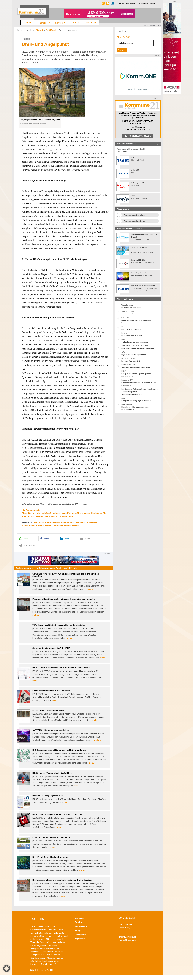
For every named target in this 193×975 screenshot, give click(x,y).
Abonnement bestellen (134, 215)
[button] (63, 98)
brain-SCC (135, 170)
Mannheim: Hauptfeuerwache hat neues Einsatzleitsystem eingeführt (64, 599)
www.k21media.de (127, 940)
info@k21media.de (127, 937)
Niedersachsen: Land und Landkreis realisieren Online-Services (62, 880)
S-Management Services (140, 183)
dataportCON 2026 (138, 260)
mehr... (90, 589)
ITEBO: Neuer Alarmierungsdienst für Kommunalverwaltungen (61, 668)
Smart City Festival (138, 273)
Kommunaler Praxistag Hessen (143, 285)
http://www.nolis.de (31, 510)
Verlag (78, 930)
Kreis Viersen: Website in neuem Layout (51, 837)
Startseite (40, 30)
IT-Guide (28, 22)
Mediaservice (81, 926)
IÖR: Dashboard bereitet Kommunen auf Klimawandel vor (59, 750)
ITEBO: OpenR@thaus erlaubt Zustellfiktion (52, 773)
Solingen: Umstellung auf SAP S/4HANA (51, 648)
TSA (132, 157)
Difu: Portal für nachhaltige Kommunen (50, 857)
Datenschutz (80, 934)
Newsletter (90, 22)
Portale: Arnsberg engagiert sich (47, 796)
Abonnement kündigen (134, 221)
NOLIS (133, 196)
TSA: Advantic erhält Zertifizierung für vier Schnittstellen (58, 625)
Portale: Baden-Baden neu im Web (48, 710)
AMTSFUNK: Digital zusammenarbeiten (50, 730)
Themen (42, 22)
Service (59, 22)
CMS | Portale (51, 30)
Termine (75, 22)
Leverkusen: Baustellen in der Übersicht (51, 691)
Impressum (80, 939)
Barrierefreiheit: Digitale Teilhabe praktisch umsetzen (57, 814)
